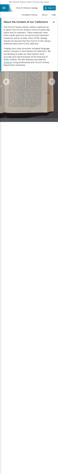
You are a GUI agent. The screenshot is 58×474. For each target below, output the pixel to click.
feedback (8, 62)
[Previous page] (6, 81)
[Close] (53, 22)
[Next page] (51, 81)
